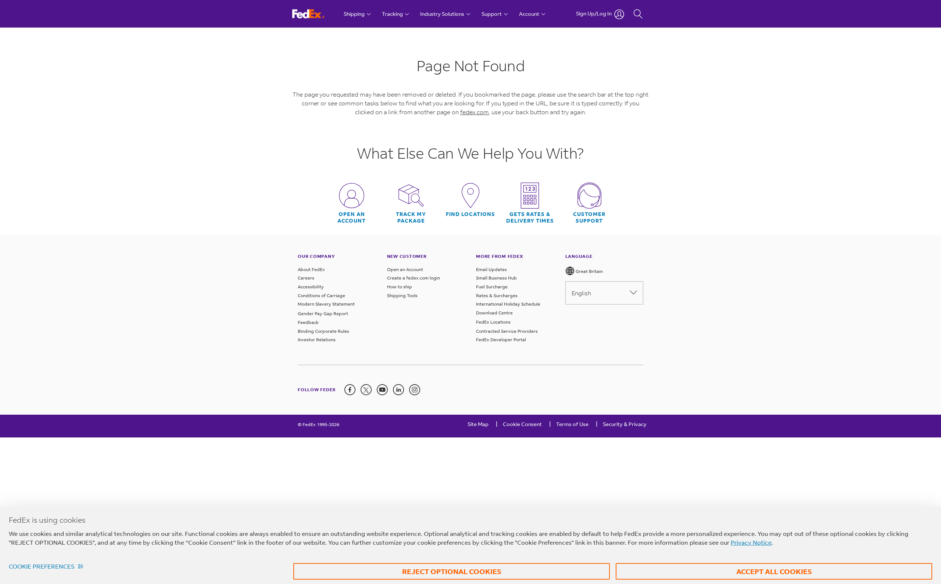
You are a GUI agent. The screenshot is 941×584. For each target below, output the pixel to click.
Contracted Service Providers (507, 331)
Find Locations (470, 214)
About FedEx (311, 269)
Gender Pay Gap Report (323, 313)
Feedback (308, 322)
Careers (306, 278)
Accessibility (311, 286)
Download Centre (494, 313)
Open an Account (405, 269)
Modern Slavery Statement (326, 304)
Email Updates (491, 269)
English (581, 293)
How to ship (399, 286)
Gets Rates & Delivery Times (530, 217)
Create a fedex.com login (413, 278)
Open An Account (351, 217)
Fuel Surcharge (492, 286)
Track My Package (411, 217)
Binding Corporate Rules (323, 331)
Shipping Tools (402, 295)
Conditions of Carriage (321, 295)
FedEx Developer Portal (501, 339)
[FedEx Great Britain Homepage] (315, 14)
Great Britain (589, 271)
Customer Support (589, 217)
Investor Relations (317, 339)
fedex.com (474, 112)
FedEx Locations (493, 322)
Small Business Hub (496, 278)
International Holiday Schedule (508, 304)
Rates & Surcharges (497, 295)
